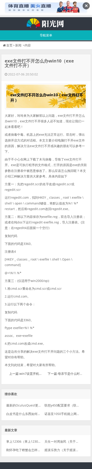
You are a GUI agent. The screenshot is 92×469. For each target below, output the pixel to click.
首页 (9, 45)
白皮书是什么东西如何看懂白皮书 (29, 414)
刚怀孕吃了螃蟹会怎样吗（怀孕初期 (31, 450)
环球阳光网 (46, 22)
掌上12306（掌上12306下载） (27, 441)
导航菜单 (46, 35)
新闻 (18, 45)
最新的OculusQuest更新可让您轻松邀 (33, 405)
